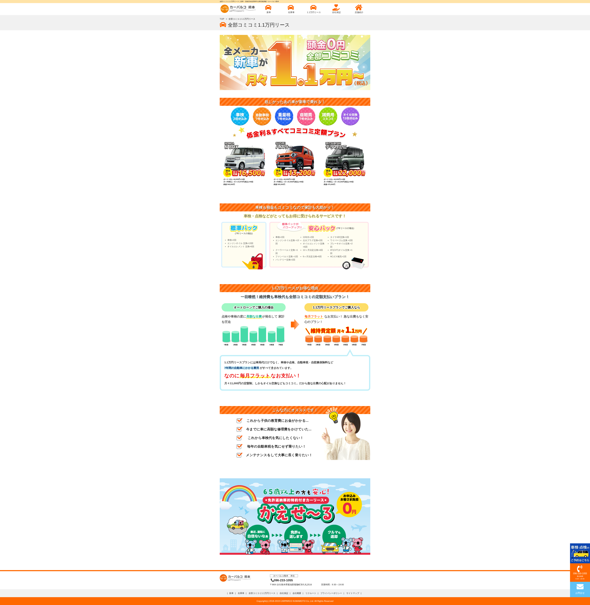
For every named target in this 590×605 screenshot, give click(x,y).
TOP (222, 19)
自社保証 (336, 12)
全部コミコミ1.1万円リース (262, 593)
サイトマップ (352, 593)
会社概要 (297, 593)
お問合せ (580, 593)
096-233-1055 (580, 576)
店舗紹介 (359, 12)
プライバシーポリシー (331, 593)
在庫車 (291, 12)
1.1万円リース (314, 12)
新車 (269, 12)
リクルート (310, 593)
